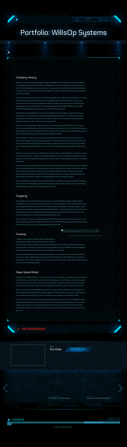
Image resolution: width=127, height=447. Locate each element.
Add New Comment (111, 422)
